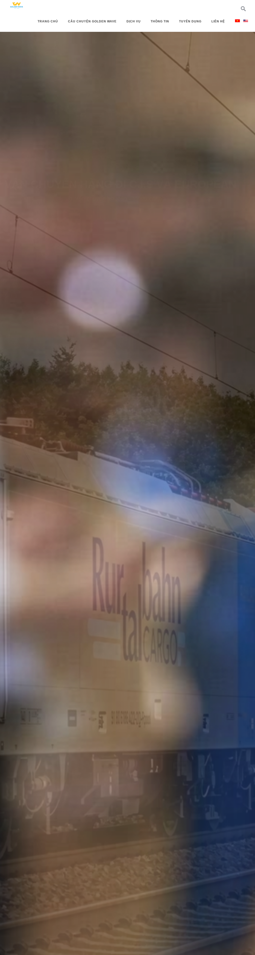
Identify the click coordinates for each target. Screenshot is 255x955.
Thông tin (160, 21)
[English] (245, 20)
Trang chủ (48, 21)
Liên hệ (218, 21)
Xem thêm (127, 524)
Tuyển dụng (190, 21)
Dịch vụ (134, 21)
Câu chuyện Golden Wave (92, 21)
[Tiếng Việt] (237, 20)
